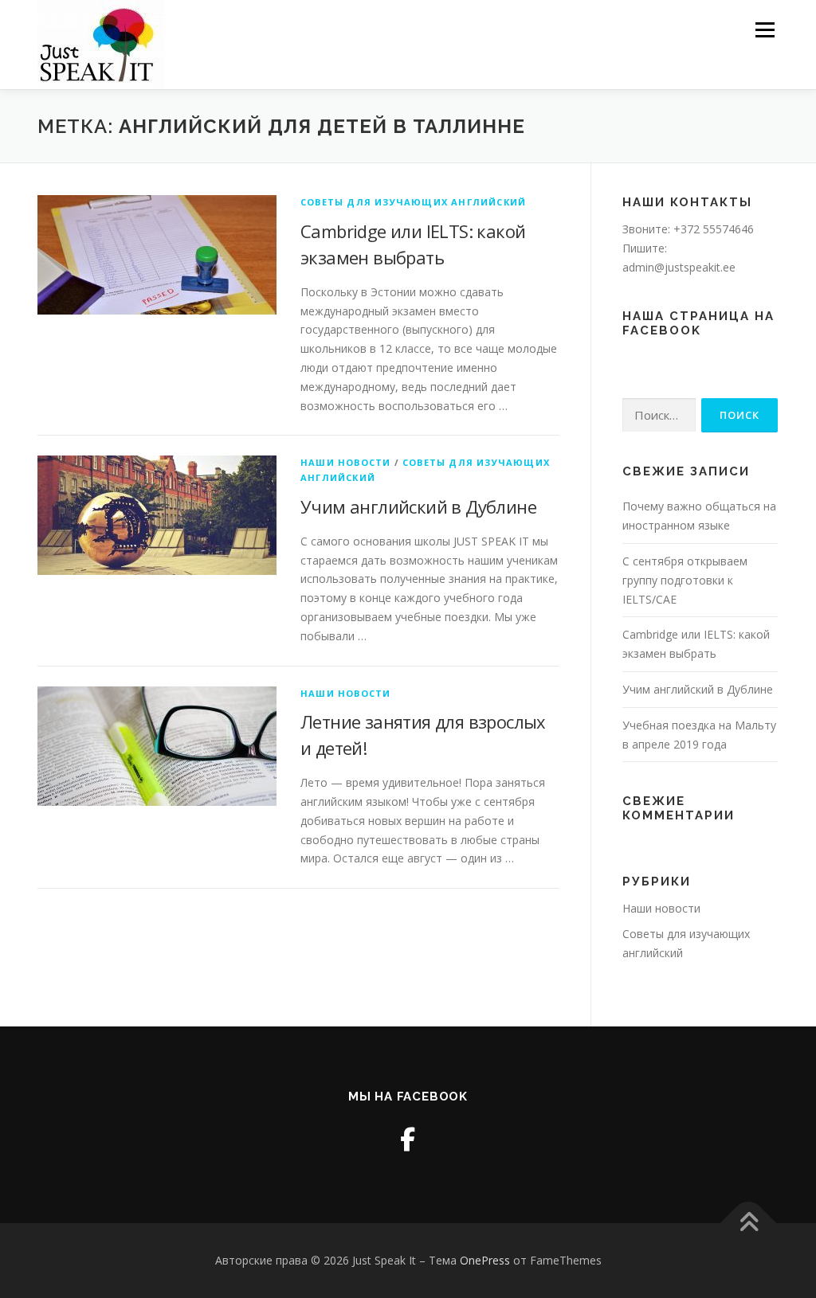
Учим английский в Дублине (418, 506)
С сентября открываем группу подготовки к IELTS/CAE (684, 580)
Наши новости (345, 462)
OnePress (485, 1260)
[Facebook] (407, 1139)
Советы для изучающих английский (413, 202)
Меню (765, 29)
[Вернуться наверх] (748, 1223)
